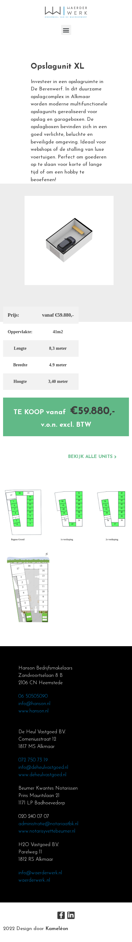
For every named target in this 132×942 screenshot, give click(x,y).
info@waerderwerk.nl (40, 873)
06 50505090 (33, 696)
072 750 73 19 (33, 760)
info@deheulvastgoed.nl (43, 767)
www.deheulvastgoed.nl (42, 774)
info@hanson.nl (34, 703)
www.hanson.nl (33, 711)
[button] (66, 30)
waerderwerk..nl (34, 880)
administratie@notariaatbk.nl (48, 824)
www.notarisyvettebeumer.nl (46, 831)
